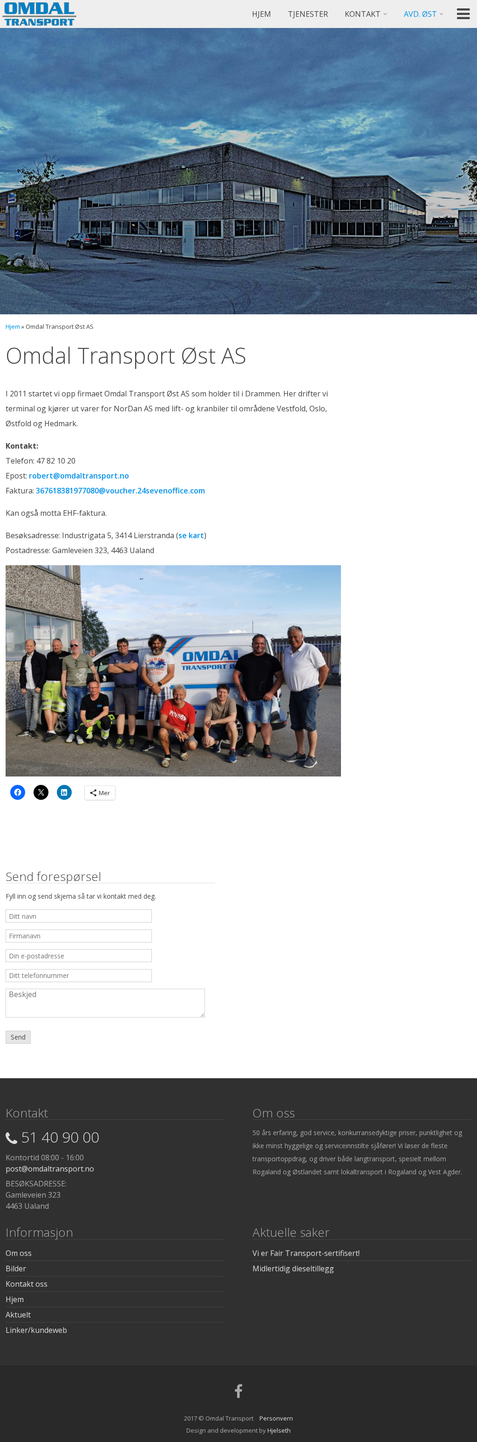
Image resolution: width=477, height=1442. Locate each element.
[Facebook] (238, 1394)
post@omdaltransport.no (50, 1169)
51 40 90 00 (60, 1137)
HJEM (261, 14)
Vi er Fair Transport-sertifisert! (306, 1253)
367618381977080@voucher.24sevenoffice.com (120, 490)
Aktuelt (18, 1315)
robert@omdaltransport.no (79, 476)
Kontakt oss (27, 1284)
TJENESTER (308, 14)
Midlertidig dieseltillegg (293, 1268)
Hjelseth (279, 1430)
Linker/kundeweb (36, 1330)
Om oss (19, 1253)
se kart (191, 535)
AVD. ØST (420, 14)
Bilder (16, 1268)
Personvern (276, 1418)
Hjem (13, 326)
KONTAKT (363, 14)
